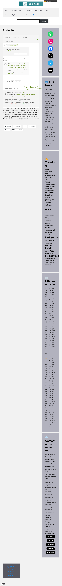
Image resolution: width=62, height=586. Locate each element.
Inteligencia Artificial (51, 239)
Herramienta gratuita (49, 226)
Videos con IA (48, 266)
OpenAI (47, 251)
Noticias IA (38, 10)
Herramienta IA (48, 230)
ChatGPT (47, 179)
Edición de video (48, 188)
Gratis (48, 209)
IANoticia (48, 233)
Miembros (25, 37)
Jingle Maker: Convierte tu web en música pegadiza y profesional (50, 489)
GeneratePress (40, 583)
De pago (53, 186)
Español (48, 1)
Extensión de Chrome (49, 190)
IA (54, 230)
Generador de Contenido (48, 206)
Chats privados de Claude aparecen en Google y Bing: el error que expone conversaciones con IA (50, 317)
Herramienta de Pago (49, 216)
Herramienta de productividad (48, 219)
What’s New (16, 37)
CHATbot (50, 177)
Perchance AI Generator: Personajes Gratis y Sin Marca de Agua (50, 105)
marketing (49, 243)
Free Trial (49, 195)
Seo (53, 262)
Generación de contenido (49, 200)
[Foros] (4, 45)
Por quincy (10, 69)
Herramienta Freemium (48, 222)
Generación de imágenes (48, 203)
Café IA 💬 (29, 10)
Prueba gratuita (48, 262)
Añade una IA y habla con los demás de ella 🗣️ (19, 15)
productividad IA (49, 260)
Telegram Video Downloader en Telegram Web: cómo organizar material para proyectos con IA (18, 65)
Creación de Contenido (48, 181)
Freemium (49, 192)
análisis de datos (48, 171)
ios (46, 243)
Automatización (50, 175)
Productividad (52, 256)
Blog (46, 10)
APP (46, 173)
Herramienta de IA (48, 214)
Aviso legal (10, 566)
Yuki (24, 92)
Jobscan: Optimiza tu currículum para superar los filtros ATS (50, 474)
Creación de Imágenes (50, 184)
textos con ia (48, 264)
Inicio (6, 10)
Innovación (47, 234)
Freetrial (47, 197)
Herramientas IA (16, 10)
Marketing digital (49, 246)
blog (46, 177)
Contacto (11, 575)
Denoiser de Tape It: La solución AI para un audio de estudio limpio (50, 461)
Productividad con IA (50, 258)
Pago (52, 251)
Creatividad (48, 186)
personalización (49, 253)
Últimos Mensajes (9, 41)
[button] (3, 584)
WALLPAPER (48, 268)
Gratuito (47, 212)
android (47, 169)
